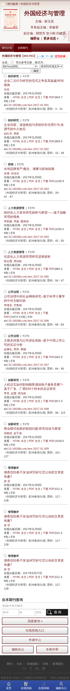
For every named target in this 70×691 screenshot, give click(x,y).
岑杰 (6, 89)
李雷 (6, 393)
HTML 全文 (19, 97)
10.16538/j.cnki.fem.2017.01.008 (28, 408)
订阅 (45, 663)
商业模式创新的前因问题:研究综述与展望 (32, 428)
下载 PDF (48, 97)
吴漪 (6, 173)
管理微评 (13, 467)
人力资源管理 (16, 208)
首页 (8, 688)
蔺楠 (23, 349)
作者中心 (35, 640)
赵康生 (8, 349)
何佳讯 (15, 173)
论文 (19, 663)
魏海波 (25, 221)
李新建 (8, 221)
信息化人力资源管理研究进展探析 (27, 256)
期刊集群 (12, 3)
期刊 (9, 663)
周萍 (16, 349)
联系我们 (57, 663)
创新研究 (13, 380)
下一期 (49, 56)
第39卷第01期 (25, 108)
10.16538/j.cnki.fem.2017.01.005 (28, 276)
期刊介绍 (7, 47)
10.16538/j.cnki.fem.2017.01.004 (28, 236)
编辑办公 (18, 649)
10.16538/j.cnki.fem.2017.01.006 (28, 320)
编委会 (35, 38)
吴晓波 (8, 433)
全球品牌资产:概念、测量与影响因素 (29, 168)
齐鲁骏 (18, 305)
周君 (16, 133)
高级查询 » (35, 621)
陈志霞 (8, 261)
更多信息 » (51, 38)
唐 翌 (7, 481)
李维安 (8, 305)
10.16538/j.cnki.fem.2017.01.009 (28, 448)
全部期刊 (23, 47)
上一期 (40, 56)
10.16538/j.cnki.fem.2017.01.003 (28, 188)
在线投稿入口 (35, 630)
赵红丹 (8, 133)
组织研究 (13, 76)
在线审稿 (43, 688)
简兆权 (22, 393)
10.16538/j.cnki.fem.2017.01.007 (28, 364)
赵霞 (13, 393)
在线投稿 (32, 663)
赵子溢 (18, 433)
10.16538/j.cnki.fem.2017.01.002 (28, 149)
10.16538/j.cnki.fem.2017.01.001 (28, 105)
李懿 (16, 221)
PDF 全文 (34, 97)
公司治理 (13, 291)
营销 (10, 164)
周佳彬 (18, 261)
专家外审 (52, 649)
